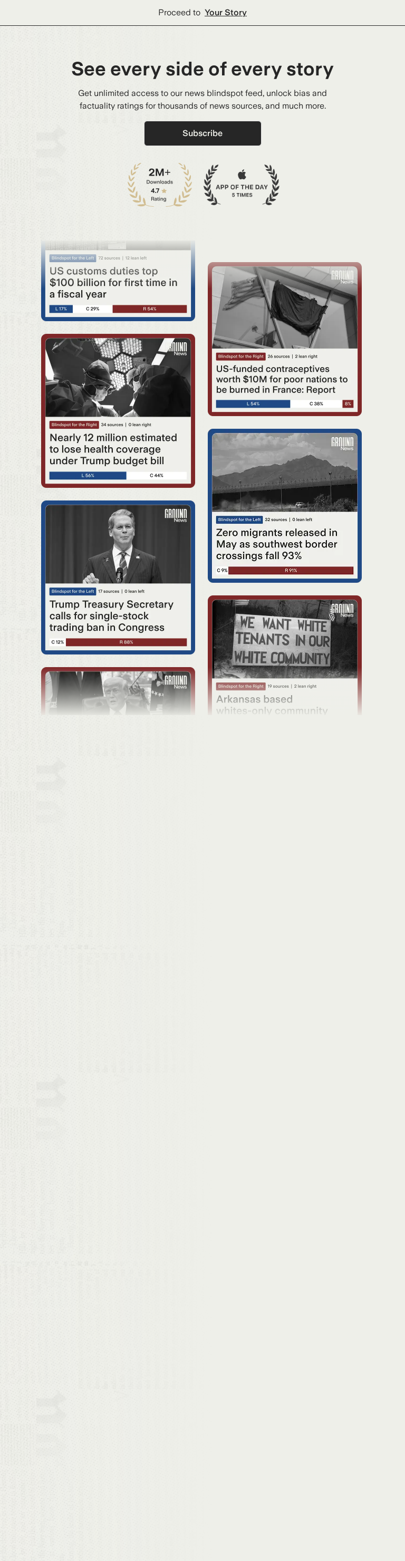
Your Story (226, 12)
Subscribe (202, 133)
